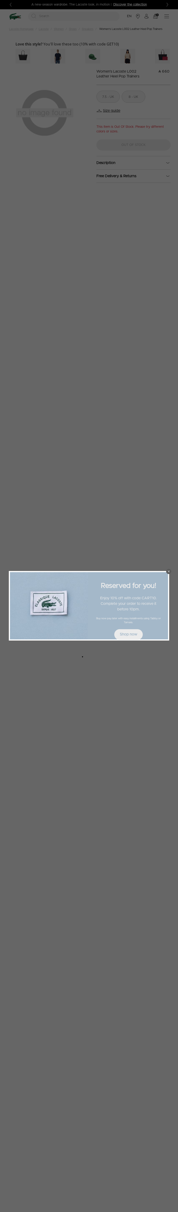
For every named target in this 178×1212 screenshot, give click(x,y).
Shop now (128, 634)
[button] (168, 571)
